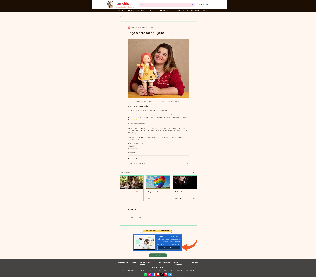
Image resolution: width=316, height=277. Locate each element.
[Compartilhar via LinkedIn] (136, 158)
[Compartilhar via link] (140, 158)
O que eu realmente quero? (158, 192)
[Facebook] (154, 274)
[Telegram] (170, 274)
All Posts (122, 16)
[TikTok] (162, 274)
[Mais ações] (188, 28)
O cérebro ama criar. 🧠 (130, 192)
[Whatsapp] (145, 274)
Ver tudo (194, 172)
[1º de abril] (185, 182)
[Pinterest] (166, 274)
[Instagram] (149, 274)
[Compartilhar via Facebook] (128, 158)
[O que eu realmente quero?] (158, 182)
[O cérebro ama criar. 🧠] (131, 182)
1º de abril (178, 192)
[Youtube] (158, 274)
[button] (195, 16)
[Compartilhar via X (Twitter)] (132, 158)
